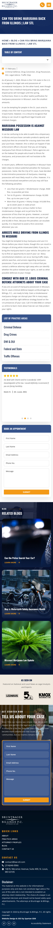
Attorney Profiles (11, 842)
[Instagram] (14, 923)
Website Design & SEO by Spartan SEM (19, 918)
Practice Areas (10, 839)
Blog (14, 40)
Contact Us (8, 849)
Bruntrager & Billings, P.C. (31, 912)
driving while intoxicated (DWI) (24, 247)
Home (5, 40)
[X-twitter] (9, 923)
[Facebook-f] (4, 923)
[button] (49, 5)
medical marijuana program (27, 89)
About (5, 836)
